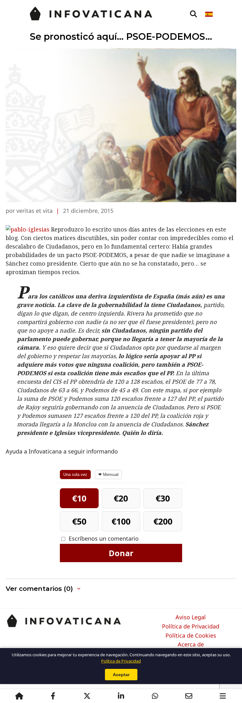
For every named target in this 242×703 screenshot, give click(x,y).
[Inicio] (19, 696)
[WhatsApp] (155, 696)
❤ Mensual (108, 474)
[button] (44, 589)
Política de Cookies (190, 636)
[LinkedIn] (121, 696)
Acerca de (191, 644)
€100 (121, 521)
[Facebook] (53, 696)
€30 (163, 498)
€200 (162, 521)
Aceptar (121, 674)
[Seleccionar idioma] (209, 14)
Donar (121, 553)
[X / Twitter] (87, 696)
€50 (79, 521)
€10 (79, 498)
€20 (121, 498)
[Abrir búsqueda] (193, 14)
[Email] (189, 696)
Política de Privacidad (190, 626)
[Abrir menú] (223, 696)
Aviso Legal (191, 617)
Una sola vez (75, 474)
